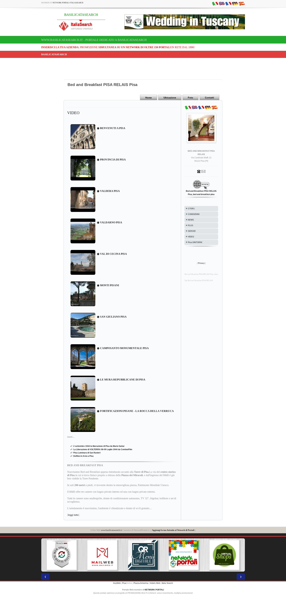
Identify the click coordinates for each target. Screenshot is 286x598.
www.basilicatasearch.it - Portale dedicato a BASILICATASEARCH (94, 40)
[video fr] (228, 3)
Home (148, 97)
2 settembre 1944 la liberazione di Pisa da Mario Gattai (98, 446)
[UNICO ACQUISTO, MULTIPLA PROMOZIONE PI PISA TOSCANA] (144, 555)
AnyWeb (117, 583)
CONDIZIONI (193, 214)
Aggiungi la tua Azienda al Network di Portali (173, 530)
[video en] (221, 3)
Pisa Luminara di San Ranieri (86, 453)
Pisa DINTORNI (195, 242)
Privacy (201, 263)
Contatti (209, 97)
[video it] (215, 3)
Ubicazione (170, 97)
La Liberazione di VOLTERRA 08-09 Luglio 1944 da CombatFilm (102, 449)
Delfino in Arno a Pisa (83, 456)
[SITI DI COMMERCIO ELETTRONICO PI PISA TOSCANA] (185, 555)
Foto (190, 97)
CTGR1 (191, 208)
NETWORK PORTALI (154, 590)
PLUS (190, 225)
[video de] (235, 3)
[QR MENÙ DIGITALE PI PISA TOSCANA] (103, 555)
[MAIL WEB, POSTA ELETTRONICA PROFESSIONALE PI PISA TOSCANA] (62, 555)
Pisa (124, 583)
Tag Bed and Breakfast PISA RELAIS (198, 280)
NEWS (191, 220)
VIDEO (191, 237)
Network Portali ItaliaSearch (67, 3)
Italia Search (167, 583)
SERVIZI (191, 231)
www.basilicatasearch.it (111, 530)
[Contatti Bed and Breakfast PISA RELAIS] (201, 171)
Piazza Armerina (141, 583)
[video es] (241, 3)
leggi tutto (73, 514)
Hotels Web (155, 583)
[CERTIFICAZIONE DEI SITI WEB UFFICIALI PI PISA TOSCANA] (225, 555)
